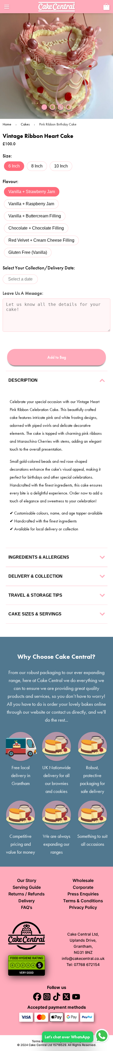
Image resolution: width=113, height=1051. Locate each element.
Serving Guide (27, 887)
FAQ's (26, 907)
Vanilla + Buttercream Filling (34, 216)
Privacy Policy (83, 907)
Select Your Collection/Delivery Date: (39, 268)
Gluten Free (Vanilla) (27, 252)
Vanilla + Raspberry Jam (31, 204)
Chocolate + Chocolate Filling (36, 228)
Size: (7, 156)
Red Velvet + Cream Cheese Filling (41, 240)
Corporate (83, 887)
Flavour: (10, 181)
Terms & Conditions (83, 900)
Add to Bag (56, 357)
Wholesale (83, 880)
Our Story (26, 880)
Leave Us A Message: (23, 293)
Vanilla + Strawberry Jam (31, 191)
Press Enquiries (83, 893)
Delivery (26, 900)
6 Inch (14, 166)
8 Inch (37, 166)
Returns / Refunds (26, 893)
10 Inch (61, 166)
